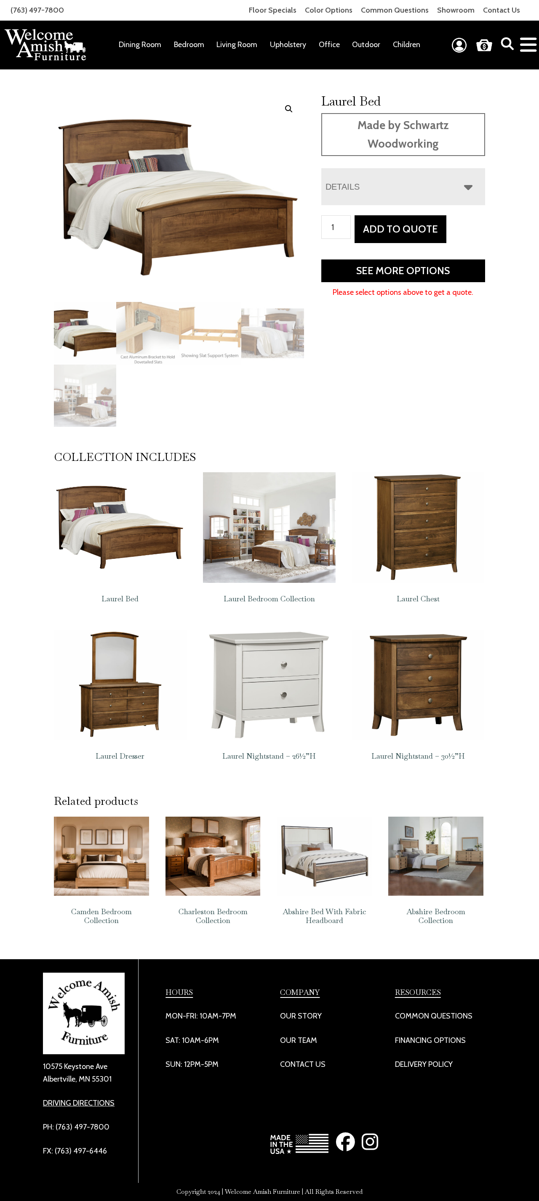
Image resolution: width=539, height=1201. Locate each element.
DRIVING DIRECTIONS (79, 1102)
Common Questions (395, 10)
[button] (288, 108)
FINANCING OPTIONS (430, 1040)
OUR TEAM (298, 1040)
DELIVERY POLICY (424, 1064)
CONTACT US (303, 1064)
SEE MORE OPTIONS (403, 271)
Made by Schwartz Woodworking (403, 134)
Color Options (328, 10)
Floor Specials (272, 10)
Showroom (456, 10)
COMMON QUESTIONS (433, 1016)
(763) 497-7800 (37, 10)
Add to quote (400, 229)
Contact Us (501, 10)
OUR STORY (301, 1016)
